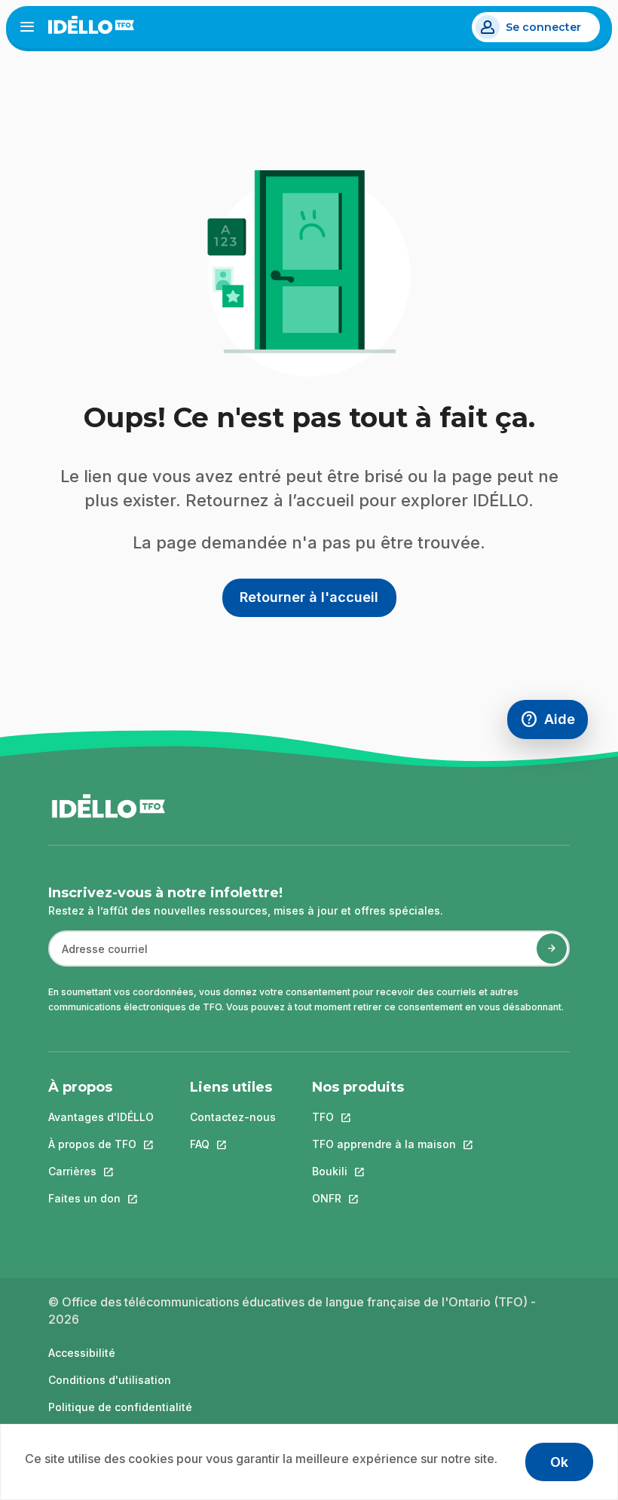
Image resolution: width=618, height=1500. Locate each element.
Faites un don (101, 1198)
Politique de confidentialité (120, 1407)
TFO (384, 1116)
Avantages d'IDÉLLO (101, 1116)
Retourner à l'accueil (309, 597)
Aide (554, 723)
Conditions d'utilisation (109, 1379)
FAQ (233, 1144)
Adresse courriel (98, 956)
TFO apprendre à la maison (384, 1144)
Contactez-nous (233, 1116)
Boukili (384, 1171)
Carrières (101, 1171)
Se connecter (543, 27)
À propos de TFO (101, 1144)
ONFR (384, 1198)
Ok (559, 1462)
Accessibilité (81, 1352)
